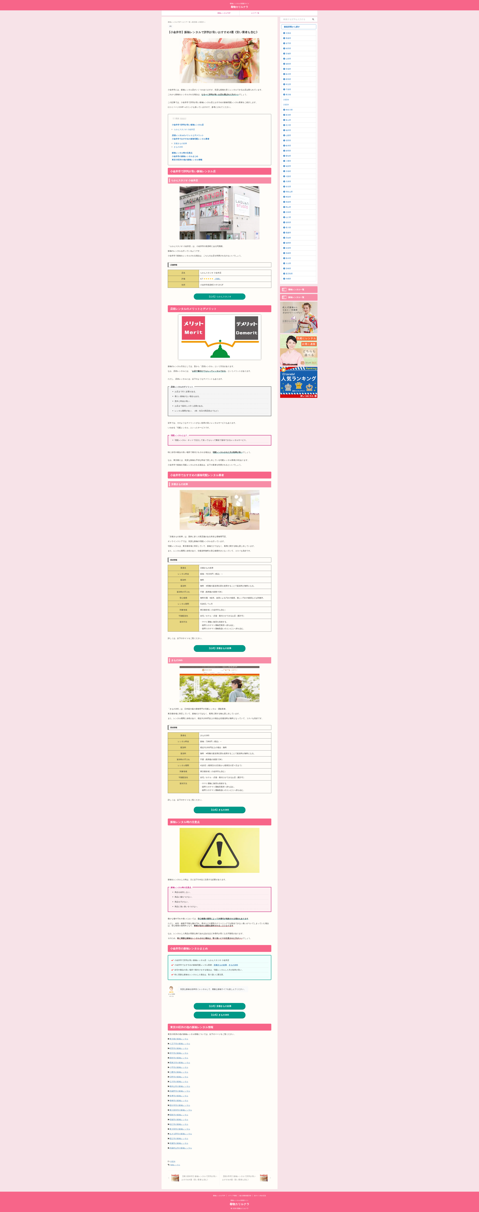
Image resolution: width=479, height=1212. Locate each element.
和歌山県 (289, 192)
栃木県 (288, 74)
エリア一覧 (255, 13)
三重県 (288, 161)
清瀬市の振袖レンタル (179, 1143)
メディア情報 (232, 1196)
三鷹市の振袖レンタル (179, 1072)
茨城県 (288, 69)
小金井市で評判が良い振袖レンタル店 (188, 124)
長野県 (288, 140)
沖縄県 (288, 279)
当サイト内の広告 (260, 1196)
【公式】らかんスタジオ (219, 296)
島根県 (288, 202)
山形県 (288, 59)
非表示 (183, 118)
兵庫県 (288, 181)
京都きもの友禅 (180, 143)
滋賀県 (288, 166)
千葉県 (288, 89)
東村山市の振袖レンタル (180, 1086)
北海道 (288, 33)
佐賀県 (288, 248)
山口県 (288, 217)
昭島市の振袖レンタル (179, 1115)
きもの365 (178, 147)
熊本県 (288, 258)
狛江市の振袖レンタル (179, 1124)
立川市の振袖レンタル (179, 1081)
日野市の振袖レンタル (179, 1077)
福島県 (288, 64)
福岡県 (288, 243)
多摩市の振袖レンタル (179, 1096)
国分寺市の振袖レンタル (180, 1105)
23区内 (286, 100)
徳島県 (288, 222)
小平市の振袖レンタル (179, 1067)
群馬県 (288, 79)
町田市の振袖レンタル (179, 1048)
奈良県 (288, 186)
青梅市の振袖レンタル (179, 1100)
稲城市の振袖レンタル (179, 1119)
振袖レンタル (175, 1165)
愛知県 (288, 156)
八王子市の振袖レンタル (180, 1043)
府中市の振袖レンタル (179, 1053)
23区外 (172, 1161)
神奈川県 (289, 110)
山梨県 (288, 135)
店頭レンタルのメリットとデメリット (188, 135)
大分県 (288, 263)
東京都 (288, 94)
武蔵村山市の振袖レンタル (181, 1148)
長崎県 (288, 253)
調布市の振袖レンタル (179, 1058)
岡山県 (288, 207)
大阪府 (288, 176)
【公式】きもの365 (219, 810)
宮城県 (288, 53)
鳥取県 (288, 197)
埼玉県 (288, 84)
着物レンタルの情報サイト (239, 1200)
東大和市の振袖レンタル (180, 1129)
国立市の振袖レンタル (179, 1138)
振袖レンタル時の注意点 (182, 153)
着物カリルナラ (239, 6)
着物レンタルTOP (223, 13)
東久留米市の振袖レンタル (181, 1110)
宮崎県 (288, 268)
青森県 (288, 38)
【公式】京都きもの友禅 (219, 648)
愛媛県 (288, 233)
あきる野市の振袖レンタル (181, 1134)
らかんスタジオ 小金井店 (184, 129)
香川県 (288, 227)
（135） (217, 279)
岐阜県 (288, 145)
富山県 (288, 120)
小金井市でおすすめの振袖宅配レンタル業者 (190, 139)
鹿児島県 (289, 273)
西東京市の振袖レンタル (180, 1062)
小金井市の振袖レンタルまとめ (185, 156)
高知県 (288, 238)
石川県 (288, 125)
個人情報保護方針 (245, 1196)
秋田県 (288, 48)
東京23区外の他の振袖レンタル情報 (187, 159)
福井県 (288, 130)
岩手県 (288, 43)
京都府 (288, 171)
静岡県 (288, 151)
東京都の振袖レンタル (179, 1039)
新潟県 (288, 115)
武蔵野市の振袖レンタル (180, 1091)
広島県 (288, 212)
